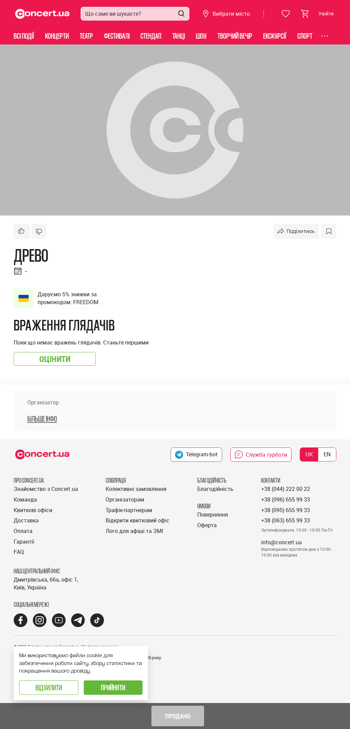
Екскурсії (274, 36)
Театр (86, 36)
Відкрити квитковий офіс (138, 520)
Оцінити (54, 358)
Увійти (326, 13)
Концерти (57, 36)
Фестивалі (117, 36)
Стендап (150, 36)
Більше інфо (42, 419)
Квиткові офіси (33, 510)
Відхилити (49, 687)
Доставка (26, 520)
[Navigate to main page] (42, 14)
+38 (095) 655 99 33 (285, 510)
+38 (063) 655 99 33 (285, 520)
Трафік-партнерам (129, 510)
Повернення (212, 514)
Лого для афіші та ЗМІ (134, 531)
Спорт (304, 36)
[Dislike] (38, 231)
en (327, 454)
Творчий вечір (234, 36)
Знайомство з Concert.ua (46, 489)
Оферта (207, 525)
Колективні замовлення (136, 489)
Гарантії (24, 541)
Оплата (23, 531)
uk (309, 454)
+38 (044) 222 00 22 (285, 489)
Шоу (201, 36)
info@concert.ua (281, 542)
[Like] (22, 231)
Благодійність (215, 489)
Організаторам (125, 499)
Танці (178, 36)
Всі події (24, 36)
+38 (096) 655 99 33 (285, 499)
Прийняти (113, 687)
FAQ (19, 552)
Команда (25, 499)
